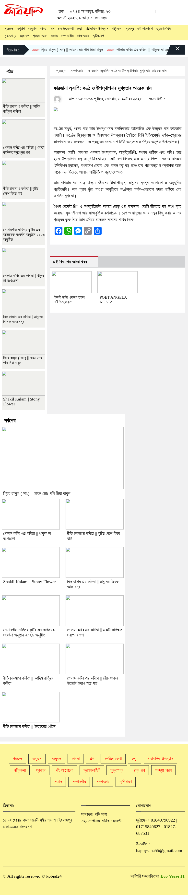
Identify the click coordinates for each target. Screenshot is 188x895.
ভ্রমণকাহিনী (163, 28)
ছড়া (79, 28)
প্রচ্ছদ (9, 28)
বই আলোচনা (145, 28)
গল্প (53, 28)
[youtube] (141, 11)
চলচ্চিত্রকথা (66, 28)
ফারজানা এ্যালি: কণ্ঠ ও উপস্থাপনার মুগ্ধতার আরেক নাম (127, 70)
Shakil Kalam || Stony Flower (29, 581)
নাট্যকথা (117, 28)
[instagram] (159, 11)
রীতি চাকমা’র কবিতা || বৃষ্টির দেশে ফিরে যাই (20, 191)
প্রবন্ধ (130, 28)
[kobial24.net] (23, 10)
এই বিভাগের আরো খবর (70, 261)
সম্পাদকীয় (67, 36)
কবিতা (43, 28)
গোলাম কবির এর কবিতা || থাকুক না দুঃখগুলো (139, 49)
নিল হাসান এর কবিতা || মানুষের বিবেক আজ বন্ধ (23, 319)
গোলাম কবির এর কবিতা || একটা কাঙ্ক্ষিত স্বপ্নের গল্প (23, 150)
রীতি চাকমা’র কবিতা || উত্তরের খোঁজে (29, 726)
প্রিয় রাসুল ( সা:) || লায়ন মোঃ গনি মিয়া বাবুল (65, 49)
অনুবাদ (32, 28)
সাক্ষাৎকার (83, 36)
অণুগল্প (20, 28)
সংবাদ (54, 36)
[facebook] (150, 11)
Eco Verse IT (173, 876)
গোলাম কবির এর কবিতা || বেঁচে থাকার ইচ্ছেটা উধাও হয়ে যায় (92, 681)
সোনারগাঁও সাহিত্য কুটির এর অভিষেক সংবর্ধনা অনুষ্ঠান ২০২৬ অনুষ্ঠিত (24, 234)
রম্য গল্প (24, 36)
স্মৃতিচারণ (98, 36)
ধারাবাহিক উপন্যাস (96, 28)
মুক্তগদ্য (10, 36)
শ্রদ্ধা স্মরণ (40, 36)
